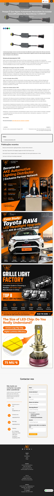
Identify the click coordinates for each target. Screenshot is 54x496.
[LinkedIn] (5, 28)
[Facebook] (4, 28)
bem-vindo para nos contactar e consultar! (20, 120)
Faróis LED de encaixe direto (27, 479)
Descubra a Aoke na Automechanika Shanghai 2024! (13, 128)
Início (27, 454)
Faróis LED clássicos (27, 466)
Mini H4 (27, 475)
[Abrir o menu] (51, 1)
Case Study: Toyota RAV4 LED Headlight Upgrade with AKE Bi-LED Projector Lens (18, 150)
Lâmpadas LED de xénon (27, 478)
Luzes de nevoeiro (27, 476)
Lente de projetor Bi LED (27, 468)
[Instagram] (25, 449)
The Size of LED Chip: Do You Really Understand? (12, 156)
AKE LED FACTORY (29, 491)
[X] (7, 28)
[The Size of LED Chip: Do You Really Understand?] (27, 342)
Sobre (27, 457)
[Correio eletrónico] (29, 449)
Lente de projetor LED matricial (27, 469)
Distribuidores (27, 456)
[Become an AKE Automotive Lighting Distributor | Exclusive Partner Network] (27, 185)
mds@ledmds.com (30, 486)
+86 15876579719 (29, 487)
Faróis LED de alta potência (27, 465)
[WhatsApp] (9, 28)
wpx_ (23, 16)
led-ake (28, 488)
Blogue (27, 458)
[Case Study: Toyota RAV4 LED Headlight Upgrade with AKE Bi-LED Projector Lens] (27, 237)
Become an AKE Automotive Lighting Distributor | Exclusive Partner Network (17, 147)
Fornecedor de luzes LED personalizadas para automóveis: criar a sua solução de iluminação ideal (40, 129)
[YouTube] (27, 449)
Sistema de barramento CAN (9, 139)
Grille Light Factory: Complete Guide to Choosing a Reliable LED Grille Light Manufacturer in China (22, 153)
